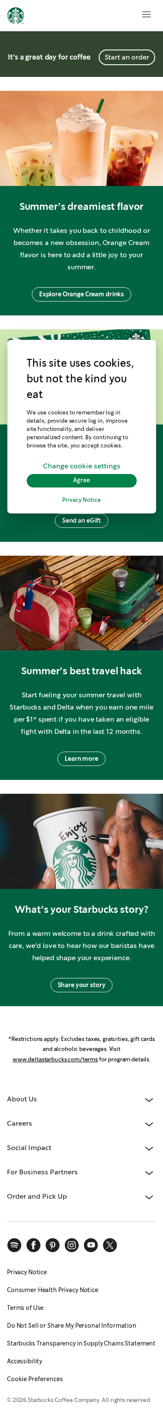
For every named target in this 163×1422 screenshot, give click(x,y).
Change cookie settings (81, 466)
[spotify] (14, 1245)
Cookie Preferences (35, 1379)
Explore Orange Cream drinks (81, 294)
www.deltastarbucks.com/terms (55, 1059)
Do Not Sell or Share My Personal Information (71, 1325)
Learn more (81, 758)
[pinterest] (52, 1245)
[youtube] (90, 1245)
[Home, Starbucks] (15, 17)
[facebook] (33, 1245)
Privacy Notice (81, 500)
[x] (110, 1245)
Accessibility (24, 1361)
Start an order (127, 57)
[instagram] (71, 1245)
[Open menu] (146, 14)
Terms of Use (25, 1308)
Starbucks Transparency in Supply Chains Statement (81, 1343)
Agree (81, 480)
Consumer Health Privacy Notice (52, 1290)
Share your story (82, 985)
